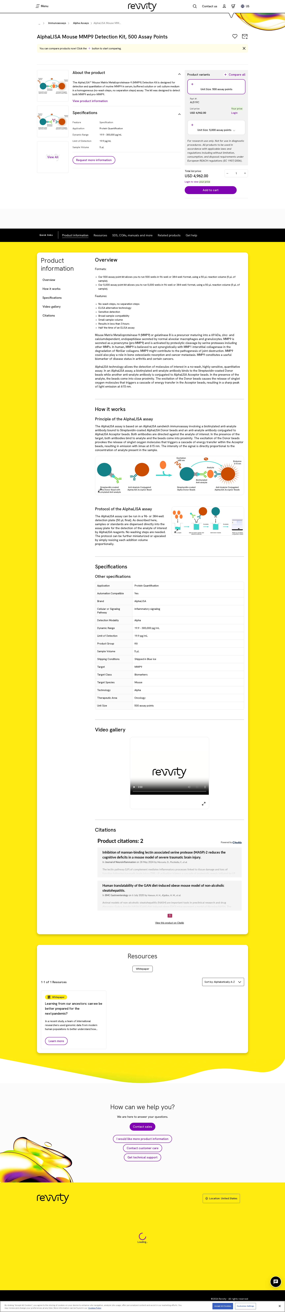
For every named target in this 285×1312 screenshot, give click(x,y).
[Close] (279, 1306)
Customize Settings (245, 1306)
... (39, 23)
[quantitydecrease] (227, 173)
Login (234, 113)
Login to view (192, 181)
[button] (224, 6)
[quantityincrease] (245, 173)
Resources (100, 235)
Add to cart (211, 190)
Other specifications (113, 576)
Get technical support (142, 1157)
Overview (49, 280)
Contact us (209, 6)
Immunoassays (57, 23)
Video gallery (52, 306)
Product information (75, 235)
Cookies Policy (94, 1308)
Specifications (52, 298)
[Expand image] (100, 490)
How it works (52, 289)
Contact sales (142, 1126)
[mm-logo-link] (142, 6)
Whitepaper (142, 969)
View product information (90, 101)
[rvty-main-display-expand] (204, 804)
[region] (142, 1306)
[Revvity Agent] (275, 1282)
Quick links (46, 235)
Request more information (94, 160)
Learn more (56, 1041)
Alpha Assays (81, 23)
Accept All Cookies (222, 1306)
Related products (169, 235)
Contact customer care (142, 1148)
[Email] (244, 38)
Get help (191, 235)
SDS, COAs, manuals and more (132, 235)
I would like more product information (142, 1139)
